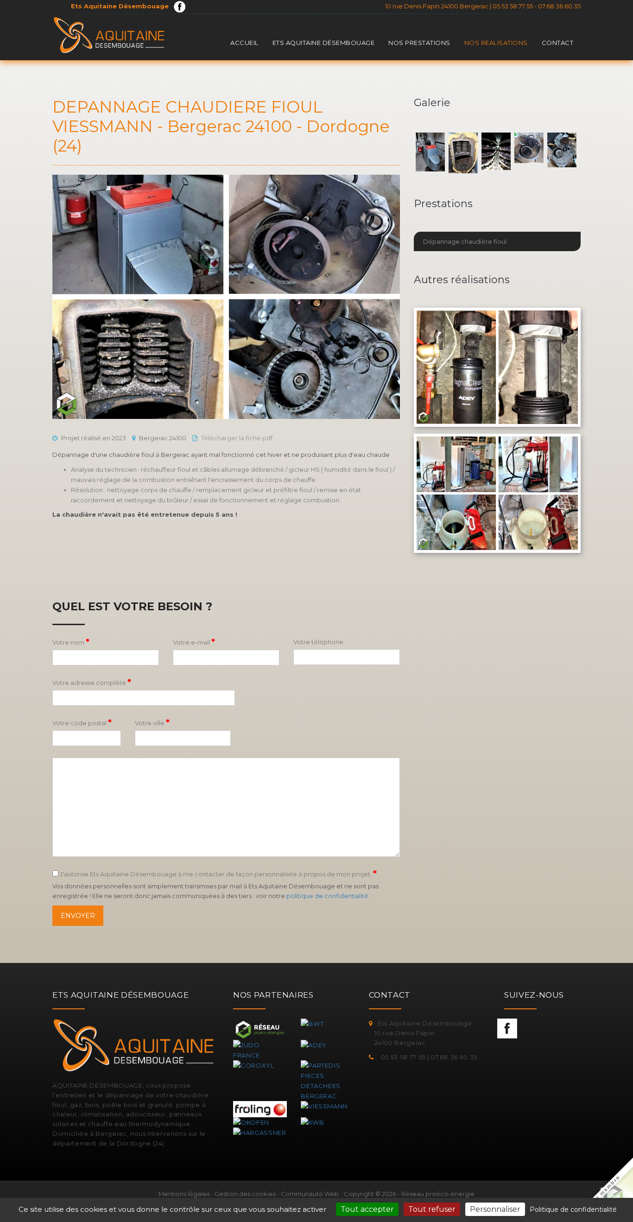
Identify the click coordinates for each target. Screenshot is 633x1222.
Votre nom (70, 642)
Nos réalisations (496, 42)
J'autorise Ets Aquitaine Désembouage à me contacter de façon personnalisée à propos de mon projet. (217, 873)
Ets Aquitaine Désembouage (323, 42)
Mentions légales (183, 1193)
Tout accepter (367, 1209)
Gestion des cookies (245, 1193)
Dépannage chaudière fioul (464, 241)
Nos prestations (419, 42)
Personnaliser (495, 1209)
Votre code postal (82, 722)
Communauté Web (310, 1193)
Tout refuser (432, 1209)
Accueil (244, 42)
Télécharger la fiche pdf (236, 438)
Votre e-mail (194, 642)
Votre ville (152, 722)
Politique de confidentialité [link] (573, 1209)
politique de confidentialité (327, 895)
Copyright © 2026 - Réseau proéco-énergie (409, 1193)
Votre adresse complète (91, 682)
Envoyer (78, 916)
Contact (558, 42)
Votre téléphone (318, 642)
